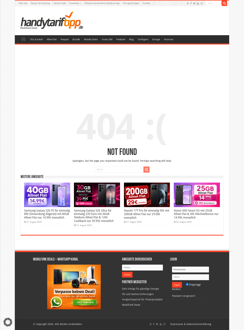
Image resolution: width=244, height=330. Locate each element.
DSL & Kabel (36, 39)
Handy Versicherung (40, 3)
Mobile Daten (91, 39)
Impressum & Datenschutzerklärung (190, 324)
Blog (131, 39)
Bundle (76, 39)
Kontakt (146, 3)
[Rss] (187, 3)
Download (74, 3)
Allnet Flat (52, 39)
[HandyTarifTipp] (51, 20)
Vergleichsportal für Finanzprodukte (142, 299)
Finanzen (168, 39)
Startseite (23, 39)
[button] (224, 3)
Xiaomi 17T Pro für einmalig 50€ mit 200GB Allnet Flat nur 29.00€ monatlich (146, 214)
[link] (74, 286)
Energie (156, 39)
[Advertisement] (122, 74)
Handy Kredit (60, 3)
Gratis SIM (107, 39)
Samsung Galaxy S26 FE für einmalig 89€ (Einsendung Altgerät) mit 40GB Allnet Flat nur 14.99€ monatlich (47, 214)
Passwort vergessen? (183, 295)
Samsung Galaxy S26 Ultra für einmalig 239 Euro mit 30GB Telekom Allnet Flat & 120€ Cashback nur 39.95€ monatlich (94, 216)
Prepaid (65, 39)
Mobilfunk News (131, 304)
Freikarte (120, 39)
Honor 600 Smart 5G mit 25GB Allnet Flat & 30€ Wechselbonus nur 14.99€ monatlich (196, 214)
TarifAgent (143, 39)
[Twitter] (194, 3)
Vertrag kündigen (131, 3)
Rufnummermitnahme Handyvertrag (101, 3)
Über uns (23, 3)
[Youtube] (197, 3)
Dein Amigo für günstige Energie (140, 288)
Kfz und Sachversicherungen (138, 294)
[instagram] (201, 3)
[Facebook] (191, 3)
